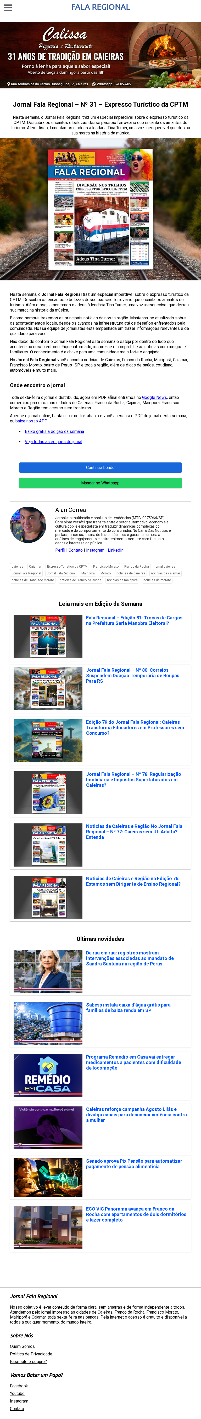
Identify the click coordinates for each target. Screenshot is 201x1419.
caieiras (17, 566)
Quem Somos (22, 1346)
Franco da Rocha (136, 566)
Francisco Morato (106, 566)
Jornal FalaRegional (61, 573)
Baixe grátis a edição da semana (54, 431)
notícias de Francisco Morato (33, 580)
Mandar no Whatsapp (100, 482)
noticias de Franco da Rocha (80, 580)
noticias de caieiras (130, 573)
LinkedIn (116, 550)
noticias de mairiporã (122, 580)
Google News (154, 397)
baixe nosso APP (31, 421)
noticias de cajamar (165, 573)
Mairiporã (88, 573)
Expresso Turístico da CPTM (67, 566)
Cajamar (35, 566)
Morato (105, 573)
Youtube (17, 1393)
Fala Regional (100, 6)
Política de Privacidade (31, 1354)
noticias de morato (157, 580)
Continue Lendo (100, 467)
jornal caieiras (165, 566)
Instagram (95, 550)
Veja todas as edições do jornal (53, 441)
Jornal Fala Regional (26, 573)
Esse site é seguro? (28, 1361)
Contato (76, 550)
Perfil (60, 550)
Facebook (19, 1385)
